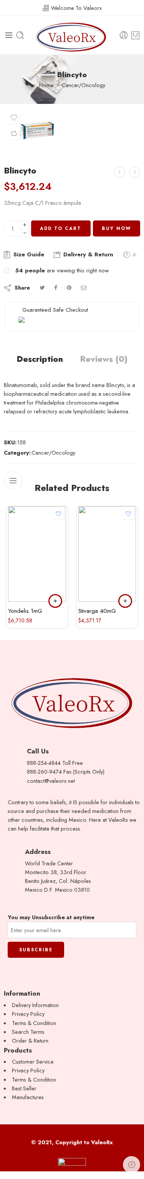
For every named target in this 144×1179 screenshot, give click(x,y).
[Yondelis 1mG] (37, 554)
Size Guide (28, 254)
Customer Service (33, 1062)
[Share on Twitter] (42, 287)
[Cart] (135, 35)
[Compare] (14, 134)
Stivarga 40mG (97, 611)
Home (46, 85)
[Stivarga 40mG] (107, 554)
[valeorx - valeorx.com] (72, 35)
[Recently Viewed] (131, 1164)
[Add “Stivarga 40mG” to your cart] (125, 601)
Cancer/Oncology (83, 85)
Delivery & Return (87, 254)
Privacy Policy (28, 1014)
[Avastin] (134, 172)
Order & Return (30, 1040)
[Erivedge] (119, 172)
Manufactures (28, 1097)
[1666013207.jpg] (37, 130)
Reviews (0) (103, 359)
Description (40, 359)
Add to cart (60, 228)
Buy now (116, 228)
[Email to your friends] (84, 287)
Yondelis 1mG (25, 611)
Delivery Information (35, 1005)
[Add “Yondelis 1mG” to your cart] (55, 601)
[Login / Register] (124, 35)
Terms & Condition (34, 1023)
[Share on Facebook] (55, 287)
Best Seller (24, 1088)
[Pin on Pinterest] (69, 287)
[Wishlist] (14, 118)
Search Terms (28, 1032)
